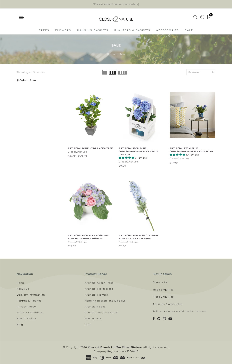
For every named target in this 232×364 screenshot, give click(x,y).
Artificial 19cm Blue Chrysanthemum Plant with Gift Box (139, 151)
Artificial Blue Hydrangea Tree (90, 148)
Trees (44, 30)
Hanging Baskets (92, 30)
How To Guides (27, 318)
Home (111, 54)
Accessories (167, 30)
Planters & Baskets (132, 30)
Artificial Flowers (96, 294)
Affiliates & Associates (167, 304)
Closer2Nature (77, 151)
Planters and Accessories (101, 312)
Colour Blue (28, 80)
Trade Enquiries (163, 289)
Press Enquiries (163, 296)
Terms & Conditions (30, 312)
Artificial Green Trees (99, 282)
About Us (23, 288)
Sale (189, 30)
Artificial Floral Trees (99, 288)
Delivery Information (31, 294)
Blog (20, 324)
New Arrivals (93, 318)
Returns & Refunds (29, 300)
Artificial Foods (95, 306)
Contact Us (160, 282)
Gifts (88, 324)
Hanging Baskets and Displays (105, 300)
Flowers (63, 30)
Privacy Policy (26, 306)
